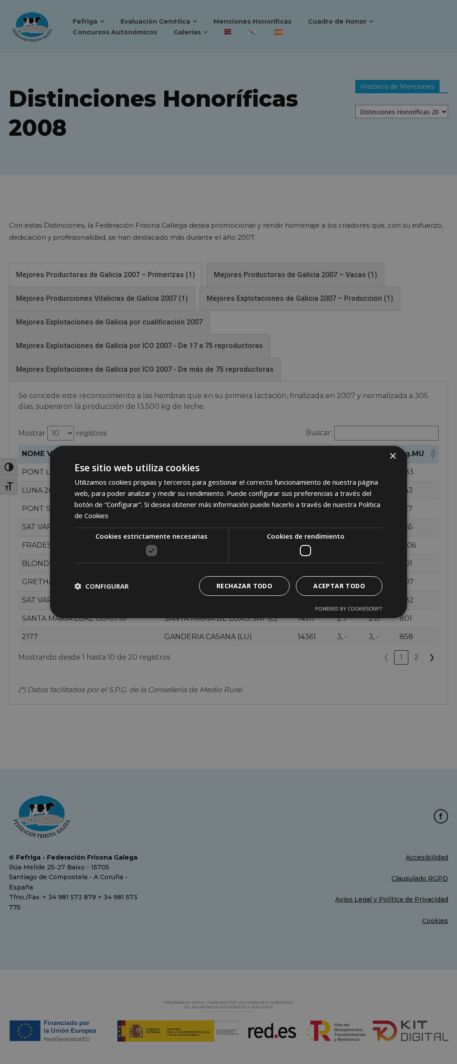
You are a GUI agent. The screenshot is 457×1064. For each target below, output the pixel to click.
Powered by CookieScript (348, 608)
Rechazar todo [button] (244, 586)
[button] (102, 586)
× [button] (392, 456)
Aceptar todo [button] (339, 586)
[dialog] (228, 532)
